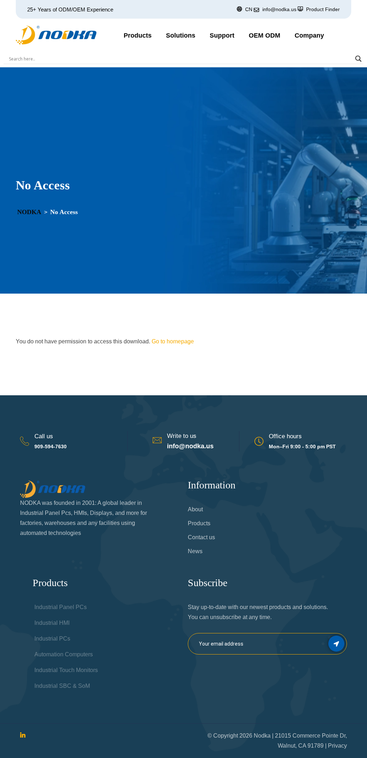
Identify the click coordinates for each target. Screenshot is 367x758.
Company (309, 35)
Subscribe (336, 644)
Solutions (180, 35)
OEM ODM (264, 35)
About (195, 509)
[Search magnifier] (358, 59)
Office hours (285, 436)
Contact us (201, 537)
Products (138, 35)
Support (222, 35)
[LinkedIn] (22, 736)
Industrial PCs (52, 639)
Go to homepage (173, 341)
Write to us (181, 436)
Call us (43, 436)
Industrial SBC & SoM (62, 686)
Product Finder (323, 9)
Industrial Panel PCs (60, 607)
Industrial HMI (52, 623)
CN (248, 9)
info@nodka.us (190, 446)
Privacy (337, 746)
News (195, 551)
